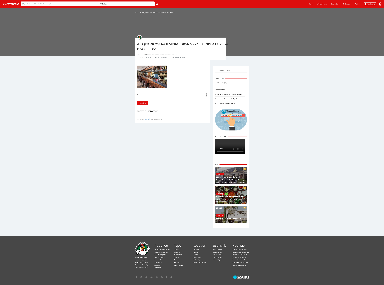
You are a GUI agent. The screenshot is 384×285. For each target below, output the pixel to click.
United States (197, 257)
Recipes (357, 4)
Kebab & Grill (178, 255)
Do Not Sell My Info (160, 255)
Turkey (196, 255)
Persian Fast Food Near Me (240, 262)
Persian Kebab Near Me (239, 260)
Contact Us (157, 268)
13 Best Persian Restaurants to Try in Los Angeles (229, 99)
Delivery (176, 257)
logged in (147, 119)
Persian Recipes (217, 257)
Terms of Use (158, 262)
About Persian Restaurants (162, 249)
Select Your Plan (217, 255)
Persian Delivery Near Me (239, 255)
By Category (347, 4)
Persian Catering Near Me (239, 249)
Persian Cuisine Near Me (239, 257)
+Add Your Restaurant (161, 252)
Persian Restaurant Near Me (240, 252)
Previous (143, 103)
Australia (196, 249)
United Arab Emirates (200, 262)
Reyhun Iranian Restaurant (229, 196)
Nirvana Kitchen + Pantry (228, 218)
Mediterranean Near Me (239, 265)
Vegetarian (177, 252)
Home (311, 4)
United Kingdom (198, 260)
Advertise (157, 265)
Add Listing (371, 4)
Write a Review (322, 4)
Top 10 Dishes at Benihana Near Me (225, 103)
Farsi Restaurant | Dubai (228, 177)
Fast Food (177, 262)
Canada (196, 252)
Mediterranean (178, 265)
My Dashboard (217, 252)
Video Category (217, 260)
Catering (220, 174)
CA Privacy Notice (159, 257)
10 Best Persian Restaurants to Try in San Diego (228, 94)
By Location (335, 4)
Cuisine (176, 260)
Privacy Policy (158, 260)
